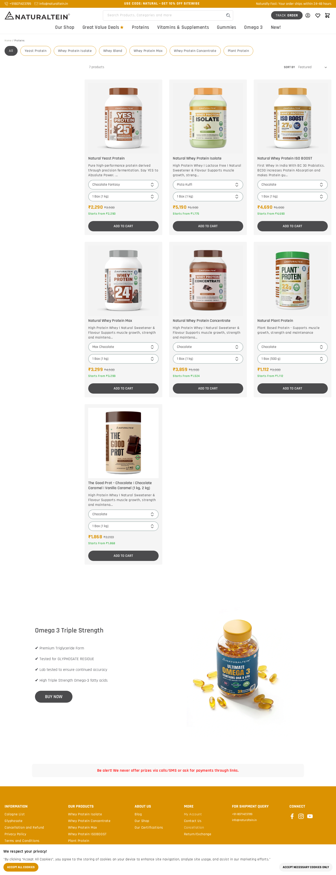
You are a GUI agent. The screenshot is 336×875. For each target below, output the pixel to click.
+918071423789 (20, 3)
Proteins (140, 27)
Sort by (289, 67)
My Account (193, 814)
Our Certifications (149, 827)
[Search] (228, 15)
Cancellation (194, 827)
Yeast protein (36, 50)
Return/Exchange (197, 834)
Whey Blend (112, 50)
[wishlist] (318, 15)
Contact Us (193, 821)
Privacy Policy (15, 834)
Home (8, 40)
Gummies (226, 27)
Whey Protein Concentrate (195, 50)
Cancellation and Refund (24, 827)
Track (287, 15)
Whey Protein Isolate (75, 50)
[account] (308, 15)
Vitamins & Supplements (183, 27)
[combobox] (168, 15)
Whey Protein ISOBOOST (87, 834)
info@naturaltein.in (53, 3)
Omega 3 (253, 27)
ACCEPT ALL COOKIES (21, 867)
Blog (138, 814)
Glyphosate (14, 821)
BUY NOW (53, 697)
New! (276, 27)
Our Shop (65, 27)
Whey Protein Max (148, 50)
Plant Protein (238, 50)
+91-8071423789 (242, 814)
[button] (327, 15)
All (11, 50)
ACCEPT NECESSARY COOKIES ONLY (306, 867)
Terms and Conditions (22, 841)
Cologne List (15, 814)
